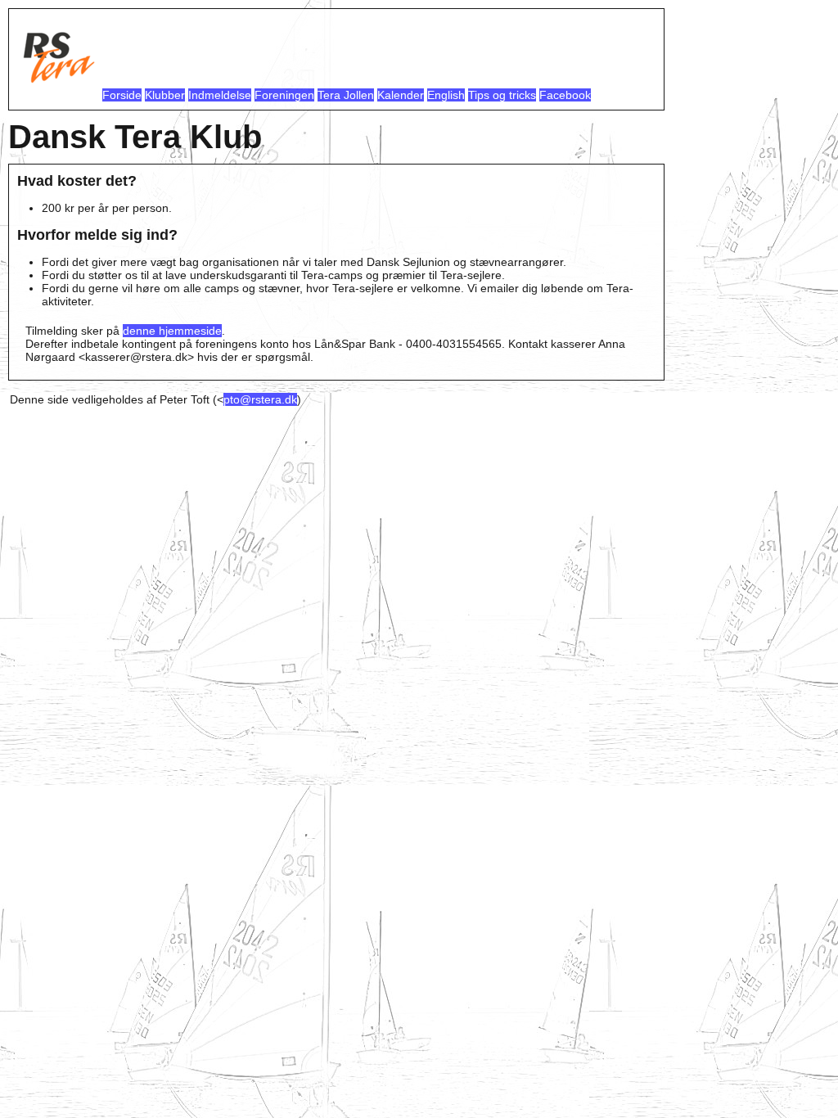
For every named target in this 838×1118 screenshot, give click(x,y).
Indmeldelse (219, 94)
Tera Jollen (346, 94)
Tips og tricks (502, 94)
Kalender (400, 94)
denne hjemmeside (172, 330)
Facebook (565, 94)
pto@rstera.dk (260, 399)
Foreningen (284, 94)
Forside (122, 94)
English (446, 94)
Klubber (165, 94)
